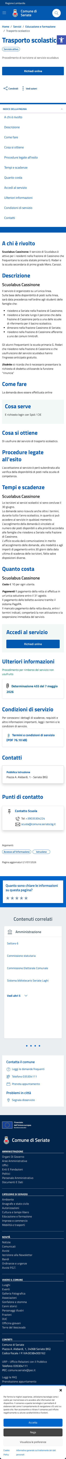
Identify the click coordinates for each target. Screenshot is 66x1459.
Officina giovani (11, 1323)
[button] (61, 40)
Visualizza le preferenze (33, 1442)
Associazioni (9, 1298)
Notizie (6, 1242)
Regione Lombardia (15, 3)
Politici (6, 1173)
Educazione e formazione (17, 1216)
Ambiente (8, 1199)
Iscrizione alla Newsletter (17, 1255)
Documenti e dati (12, 1182)
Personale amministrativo (17, 1178)
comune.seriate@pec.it (22, 1370)
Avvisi (5, 1251)
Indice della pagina (15, 109)
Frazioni (7, 1314)
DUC (4, 1319)
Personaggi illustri (13, 1310)
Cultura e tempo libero (15, 1212)
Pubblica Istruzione (18, 772)
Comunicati (9, 1246)
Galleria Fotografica (13, 1293)
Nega (33, 1432)
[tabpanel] (33, 984)
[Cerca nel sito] (56, 13)
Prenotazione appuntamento (19, 1381)
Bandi (5, 1259)
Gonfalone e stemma (14, 1302)
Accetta (33, 1422)
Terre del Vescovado (14, 1327)
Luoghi (6, 1285)
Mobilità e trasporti (13, 1225)
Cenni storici (9, 1306)
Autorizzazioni (10, 1208)
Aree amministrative (14, 1161)
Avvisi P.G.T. (9, 1267)
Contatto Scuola (26, 810)
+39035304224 (35, 818)
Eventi (6, 1289)
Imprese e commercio (14, 1220)
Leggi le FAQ (9, 1377)
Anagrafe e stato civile (15, 1204)
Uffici (5, 1165)
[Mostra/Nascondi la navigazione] (4, 13)
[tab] (26, 1046)
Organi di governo (13, 1157)
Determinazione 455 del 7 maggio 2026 (32, 689)
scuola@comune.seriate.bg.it (38, 824)
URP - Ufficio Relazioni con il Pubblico (24, 1362)
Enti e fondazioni (12, 1169)
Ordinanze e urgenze (14, 1263)
